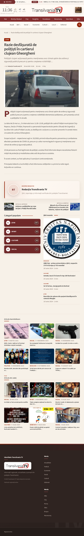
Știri (7, 40)
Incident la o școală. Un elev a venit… (67, 343)
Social (32, 341)
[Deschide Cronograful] (78, 10)
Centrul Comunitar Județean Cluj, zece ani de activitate (67, 428)
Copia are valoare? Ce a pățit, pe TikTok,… (65, 369)
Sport (32, 399)
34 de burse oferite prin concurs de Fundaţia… (40, 369)
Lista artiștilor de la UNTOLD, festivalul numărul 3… (13, 428)
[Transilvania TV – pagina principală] (47, 10)
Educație (33, 366)
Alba (7, 7)
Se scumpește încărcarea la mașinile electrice (41, 344)
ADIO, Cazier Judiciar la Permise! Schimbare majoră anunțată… (14, 344)
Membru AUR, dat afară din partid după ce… (16, 369)
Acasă (6, 32)
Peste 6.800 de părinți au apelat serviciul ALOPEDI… (40, 428)
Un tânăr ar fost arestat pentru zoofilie (16, 402)
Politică (7, 366)
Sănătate (33, 425)
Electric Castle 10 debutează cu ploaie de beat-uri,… (67, 403)
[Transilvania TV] (17, 466)
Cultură (7, 425)
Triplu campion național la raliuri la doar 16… (41, 403)
